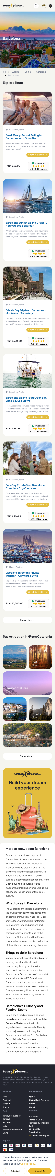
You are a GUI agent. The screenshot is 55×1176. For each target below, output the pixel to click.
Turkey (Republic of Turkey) (12, 1117)
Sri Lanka (7, 1122)
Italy (5, 1096)
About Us (33, 1116)
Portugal (7, 1100)
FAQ (31, 1126)
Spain (28, 71)
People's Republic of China (12, 1131)
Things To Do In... (37, 1119)
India (5, 1126)
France (6, 1107)
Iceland (6, 1103)
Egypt (32, 1096)
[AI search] (44, 6)
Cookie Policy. (28, 1163)
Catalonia (41, 71)
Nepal (32, 1107)
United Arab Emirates (39, 1100)
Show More (26, 619)
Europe (15, 71)
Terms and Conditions (39, 1122)
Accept (38, 1171)
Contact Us (34, 1129)
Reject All (15, 1171)
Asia (5, 1110)
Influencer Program (40, 1135)
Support (33, 1110)
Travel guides (35, 1132)
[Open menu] (50, 6)
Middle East (35, 1091)
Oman (32, 1103)
